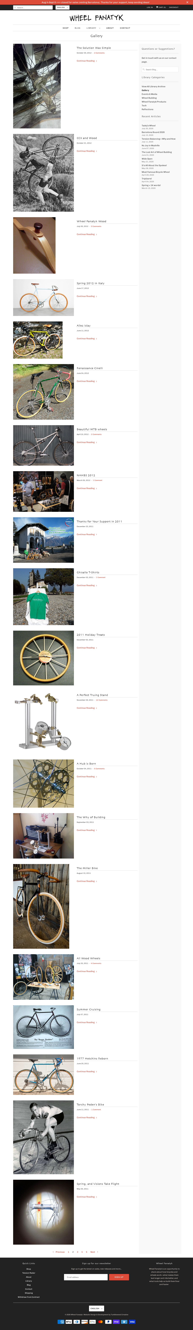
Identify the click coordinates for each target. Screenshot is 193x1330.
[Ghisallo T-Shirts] (43, 624)
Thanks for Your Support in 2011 (99, 521)
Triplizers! (147, 178)
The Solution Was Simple (94, 48)
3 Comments (96, 226)
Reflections (147, 109)
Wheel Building (149, 98)
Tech (144, 105)
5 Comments (99, 769)
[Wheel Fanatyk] (96, 18)
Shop (28, 1269)
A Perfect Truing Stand (92, 695)
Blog (29, 1285)
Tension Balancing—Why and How (158, 139)
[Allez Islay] (38, 358)
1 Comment (97, 480)
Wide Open (147, 158)
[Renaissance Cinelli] (43, 419)
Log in (150, 7)
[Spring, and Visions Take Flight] (43, 1244)
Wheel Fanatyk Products (154, 101)
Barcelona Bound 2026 (153, 132)
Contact (28, 1289)
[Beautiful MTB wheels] (43, 465)
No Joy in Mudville (151, 145)
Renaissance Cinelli (90, 368)
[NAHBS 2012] (43, 511)
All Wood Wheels (88, 958)
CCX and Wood (87, 138)
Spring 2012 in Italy (91, 283)
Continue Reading (86, 61)
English (61, 7)
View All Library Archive (153, 86)
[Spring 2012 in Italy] (43, 315)
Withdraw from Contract (29, 1297)
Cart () (162, 7)
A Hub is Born (86, 763)
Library (28, 1281)
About (28, 1277)
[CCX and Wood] (43, 211)
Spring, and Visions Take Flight (98, 1184)
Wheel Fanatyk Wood (91, 221)
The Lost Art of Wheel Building (157, 152)
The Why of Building (91, 817)
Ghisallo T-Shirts (88, 572)
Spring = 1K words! (151, 185)
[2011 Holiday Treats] (43, 684)
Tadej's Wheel (149, 125)
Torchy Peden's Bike (90, 1104)
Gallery (96, 36)
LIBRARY (92, 28)
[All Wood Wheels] (43, 999)
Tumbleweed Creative (119, 1315)
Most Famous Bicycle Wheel (156, 172)
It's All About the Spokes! (154, 165)
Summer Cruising (89, 1009)
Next (93, 1252)
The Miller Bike (87, 868)
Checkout (173, 7)
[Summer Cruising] (43, 1048)
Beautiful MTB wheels (92, 429)
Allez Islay (84, 325)
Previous (60, 1252)
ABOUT (110, 28)
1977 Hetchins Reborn (92, 1058)
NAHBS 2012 (86, 475)
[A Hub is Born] (43, 807)
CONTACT (125, 28)
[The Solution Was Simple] (37, 127)
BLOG (78, 28)
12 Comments (102, 700)
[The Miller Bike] (41, 948)
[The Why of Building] (43, 858)
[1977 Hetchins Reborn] (43, 1094)
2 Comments (99, 53)
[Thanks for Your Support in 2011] (43, 562)
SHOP (66, 28)
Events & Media (149, 94)
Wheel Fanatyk (77, 1315)
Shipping (29, 1293)
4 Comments (96, 963)
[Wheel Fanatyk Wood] (34, 273)
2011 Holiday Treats (91, 634)
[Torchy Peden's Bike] (43, 1173)
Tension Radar (28, 1273)
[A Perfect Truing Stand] (43, 753)
